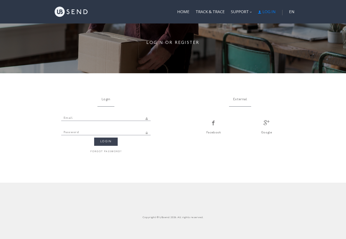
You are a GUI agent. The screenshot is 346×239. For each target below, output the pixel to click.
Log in (269, 11)
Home (183, 11)
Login (106, 141)
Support (240, 11)
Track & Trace (210, 11)
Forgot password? (106, 151)
